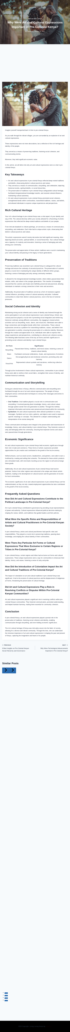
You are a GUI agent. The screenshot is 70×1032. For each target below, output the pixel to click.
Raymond (30, 31)
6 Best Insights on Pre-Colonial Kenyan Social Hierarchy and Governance (15, 648)
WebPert (49, 1026)
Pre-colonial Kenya (35, 18)
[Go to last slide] (5, 670)
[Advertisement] (35, 64)
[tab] (6, 993)
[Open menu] (66, 3)
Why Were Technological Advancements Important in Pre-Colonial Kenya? (54, 648)
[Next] (12, 670)
